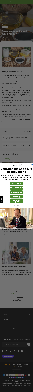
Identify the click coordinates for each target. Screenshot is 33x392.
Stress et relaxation (16, 188)
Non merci (16, 205)
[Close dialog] (31, 164)
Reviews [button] (2, 199)
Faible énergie (16, 197)
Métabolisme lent (16, 183)
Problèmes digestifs (16, 201)
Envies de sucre (16, 192)
